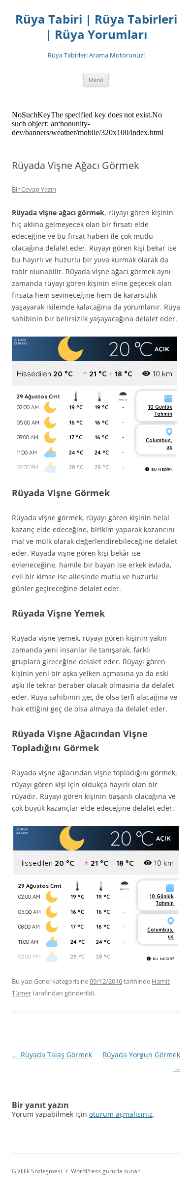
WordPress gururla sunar (105, 1171)
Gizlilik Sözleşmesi (37, 1171)
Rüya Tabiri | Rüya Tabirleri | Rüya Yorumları (96, 27)
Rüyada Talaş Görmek (52, 1054)
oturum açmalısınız (121, 1114)
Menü (96, 80)
